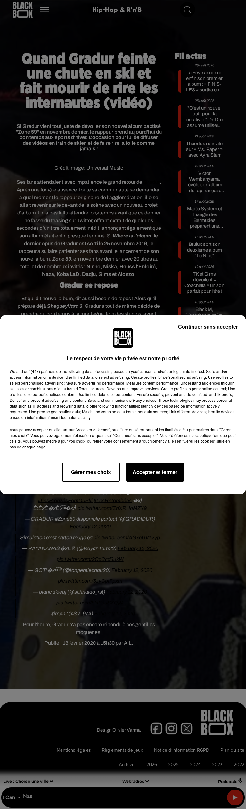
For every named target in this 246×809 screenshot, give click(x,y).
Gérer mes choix (91, 472)
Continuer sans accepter (208, 326)
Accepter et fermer (155, 472)
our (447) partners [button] (39, 371)
